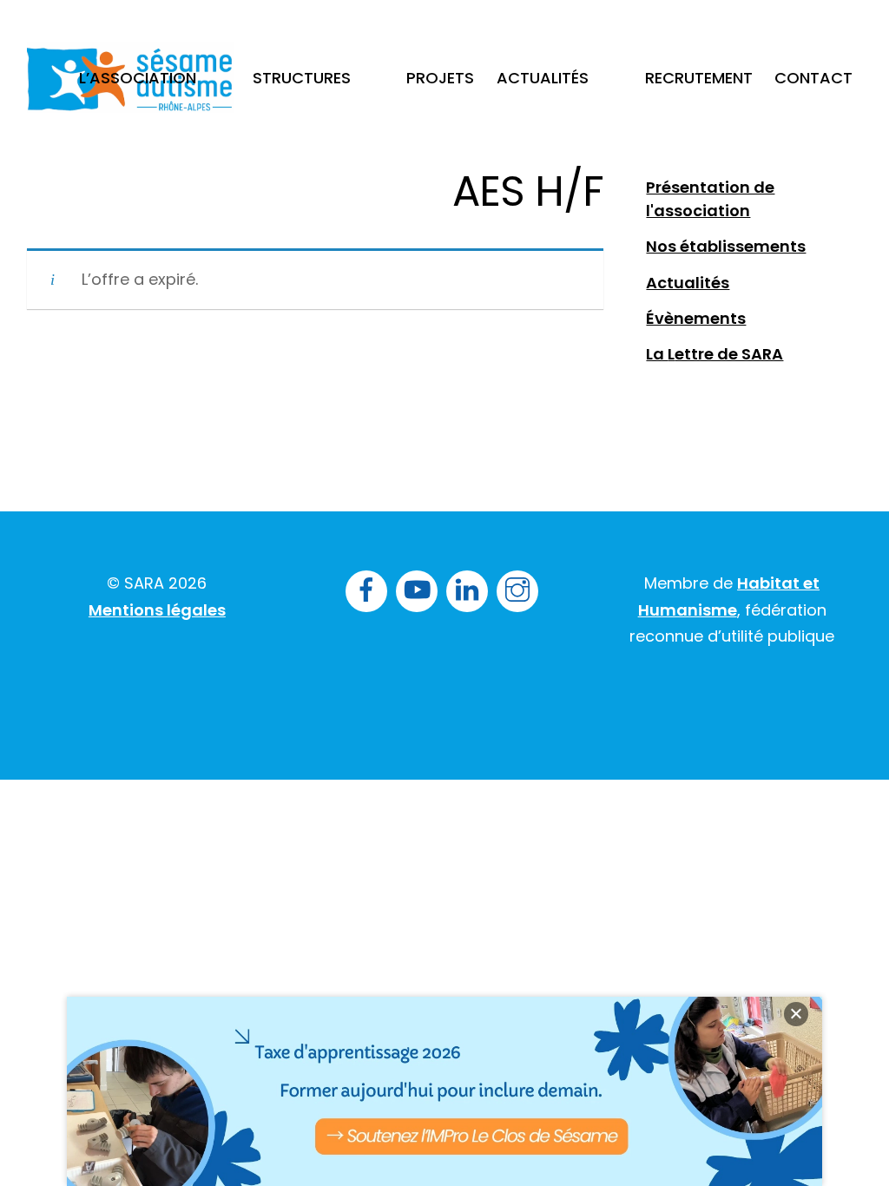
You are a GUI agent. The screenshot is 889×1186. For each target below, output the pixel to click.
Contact (813, 78)
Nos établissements (726, 246)
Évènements (696, 318)
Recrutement (699, 78)
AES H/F (527, 191)
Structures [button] (302, 78)
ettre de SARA (729, 354)
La (657, 354)
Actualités (543, 78)
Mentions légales (157, 610)
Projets (440, 78)
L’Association (137, 78)
